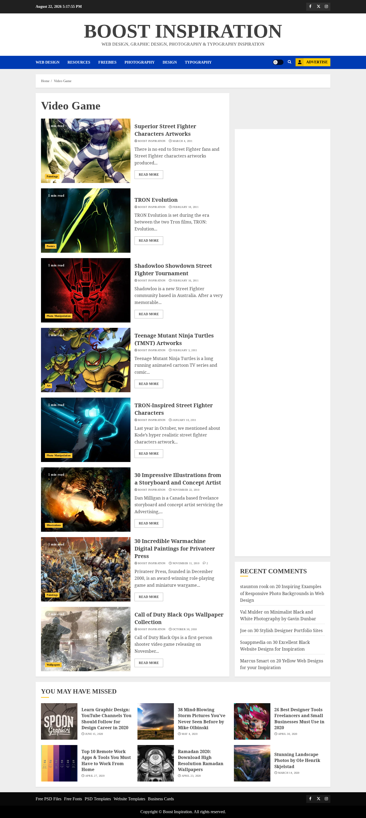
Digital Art (253, 359)
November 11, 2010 (186, 563)
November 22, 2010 (186, 489)
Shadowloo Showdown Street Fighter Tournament (173, 269)
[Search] (289, 62)
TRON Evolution (156, 199)
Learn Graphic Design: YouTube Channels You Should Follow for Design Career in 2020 (106, 719)
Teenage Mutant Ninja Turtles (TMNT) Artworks (174, 339)
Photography (140, 62)
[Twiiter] (318, 7)
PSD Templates (98, 799)
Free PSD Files (48, 799)
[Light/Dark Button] (278, 62)
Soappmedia (253, 642)
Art (48, 385)
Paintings (52, 176)
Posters (51, 246)
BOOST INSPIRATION (183, 31)
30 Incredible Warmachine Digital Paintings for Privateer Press (175, 548)
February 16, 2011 (186, 280)
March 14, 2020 (289, 772)
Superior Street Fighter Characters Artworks (165, 130)
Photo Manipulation (59, 315)
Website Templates (129, 799)
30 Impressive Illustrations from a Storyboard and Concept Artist (178, 478)
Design (170, 62)
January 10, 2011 (184, 420)
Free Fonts (73, 799)
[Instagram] (326, 7)
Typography (198, 62)
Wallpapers (53, 664)
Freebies (107, 62)
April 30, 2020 (287, 733)
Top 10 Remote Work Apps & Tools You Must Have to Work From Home (106, 760)
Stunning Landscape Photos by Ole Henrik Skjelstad (297, 760)
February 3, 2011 (185, 350)
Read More (149, 175)
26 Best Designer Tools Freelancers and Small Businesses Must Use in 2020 (299, 719)
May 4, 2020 (189, 733)
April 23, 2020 (191, 775)
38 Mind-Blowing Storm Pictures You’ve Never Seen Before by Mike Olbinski (201, 719)
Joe (243, 630)
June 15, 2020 (94, 733)
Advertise (317, 62)
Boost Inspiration (151, 141)
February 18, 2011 (186, 207)
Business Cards (161, 799)
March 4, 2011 (183, 141)
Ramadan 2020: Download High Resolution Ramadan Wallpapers (200, 760)
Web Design (47, 62)
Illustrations (54, 525)
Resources (79, 62)
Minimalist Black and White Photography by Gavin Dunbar (278, 615)
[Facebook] (310, 7)
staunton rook (254, 586)
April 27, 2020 (94, 775)
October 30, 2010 (185, 629)
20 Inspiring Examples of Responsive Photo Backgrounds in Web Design (282, 593)
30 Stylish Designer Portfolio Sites (288, 630)
